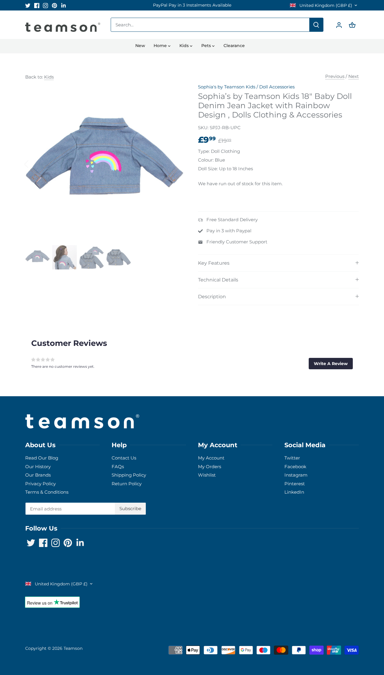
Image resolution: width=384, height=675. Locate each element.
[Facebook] (288, 646)
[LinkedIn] (315, 646)
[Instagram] (297, 646)
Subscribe (342, 627)
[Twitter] (279, 646)
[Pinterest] (306, 646)
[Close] (363, 576)
